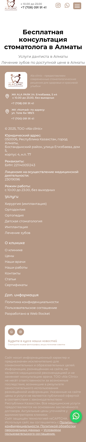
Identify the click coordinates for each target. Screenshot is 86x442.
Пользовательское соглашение (31, 308)
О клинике (14, 250)
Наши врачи (15, 262)
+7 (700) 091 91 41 (22, 118)
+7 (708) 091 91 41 (34, 7)
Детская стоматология (23, 221)
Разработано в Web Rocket (27, 314)
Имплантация (16, 227)
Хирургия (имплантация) (26, 204)
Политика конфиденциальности (32, 302)
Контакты (13, 273)
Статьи (10, 279)
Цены (9, 256)
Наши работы (16, 267)
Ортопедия (14, 215)
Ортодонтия (15, 209)
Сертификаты (16, 285)
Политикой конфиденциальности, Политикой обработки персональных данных (41, 426)
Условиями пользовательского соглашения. (33, 432)
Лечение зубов (17, 233)
